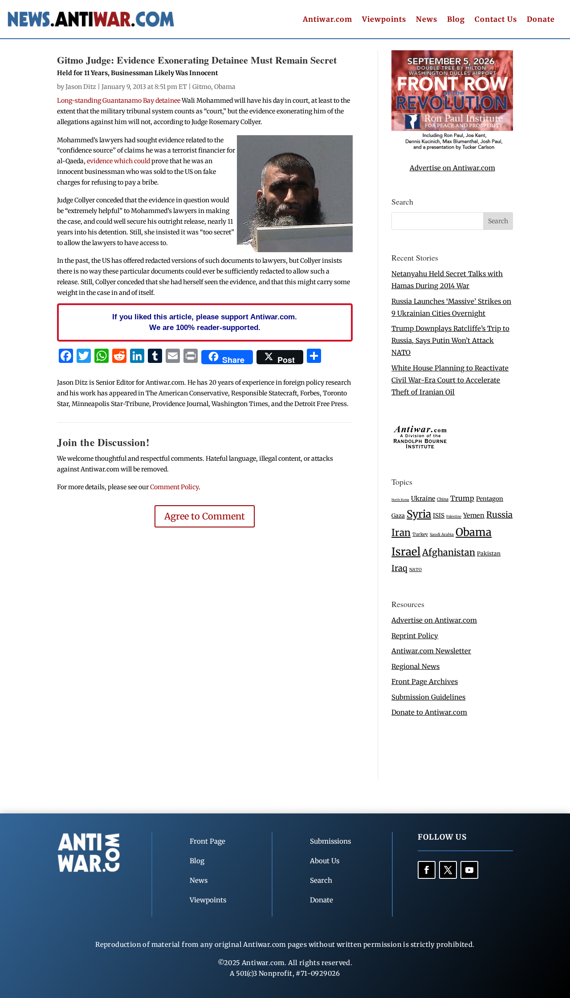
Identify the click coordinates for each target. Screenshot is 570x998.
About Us (324, 861)
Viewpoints (384, 20)
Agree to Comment (204, 516)
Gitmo (201, 87)
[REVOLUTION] (452, 148)
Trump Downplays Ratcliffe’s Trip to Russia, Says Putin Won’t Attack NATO (450, 340)
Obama (225, 87)
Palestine (453, 516)
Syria (419, 513)
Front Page (207, 841)
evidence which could (118, 161)
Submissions (330, 841)
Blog (456, 20)
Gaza (398, 515)
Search (321, 880)
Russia (499, 515)
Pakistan (489, 553)
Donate (541, 20)
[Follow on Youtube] (469, 870)
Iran (401, 533)
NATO (415, 569)
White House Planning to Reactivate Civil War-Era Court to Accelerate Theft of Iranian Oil (450, 380)
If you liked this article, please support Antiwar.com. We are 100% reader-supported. (204, 322)
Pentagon (489, 499)
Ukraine (423, 499)
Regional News (415, 666)
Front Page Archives (424, 681)
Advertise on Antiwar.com (452, 168)
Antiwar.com (327, 20)
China (442, 499)
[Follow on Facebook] (427, 870)
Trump (462, 498)
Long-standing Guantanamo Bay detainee (118, 101)
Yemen (473, 515)
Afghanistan (448, 552)
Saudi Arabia (442, 534)
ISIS (438, 515)
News (426, 20)
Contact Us (496, 20)
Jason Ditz (80, 87)
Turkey (420, 534)
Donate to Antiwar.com (429, 712)
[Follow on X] (448, 870)
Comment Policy (174, 487)
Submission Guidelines (428, 697)
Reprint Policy (414, 636)
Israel (405, 552)
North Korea (400, 500)
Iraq (399, 568)
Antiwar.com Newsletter (431, 651)
